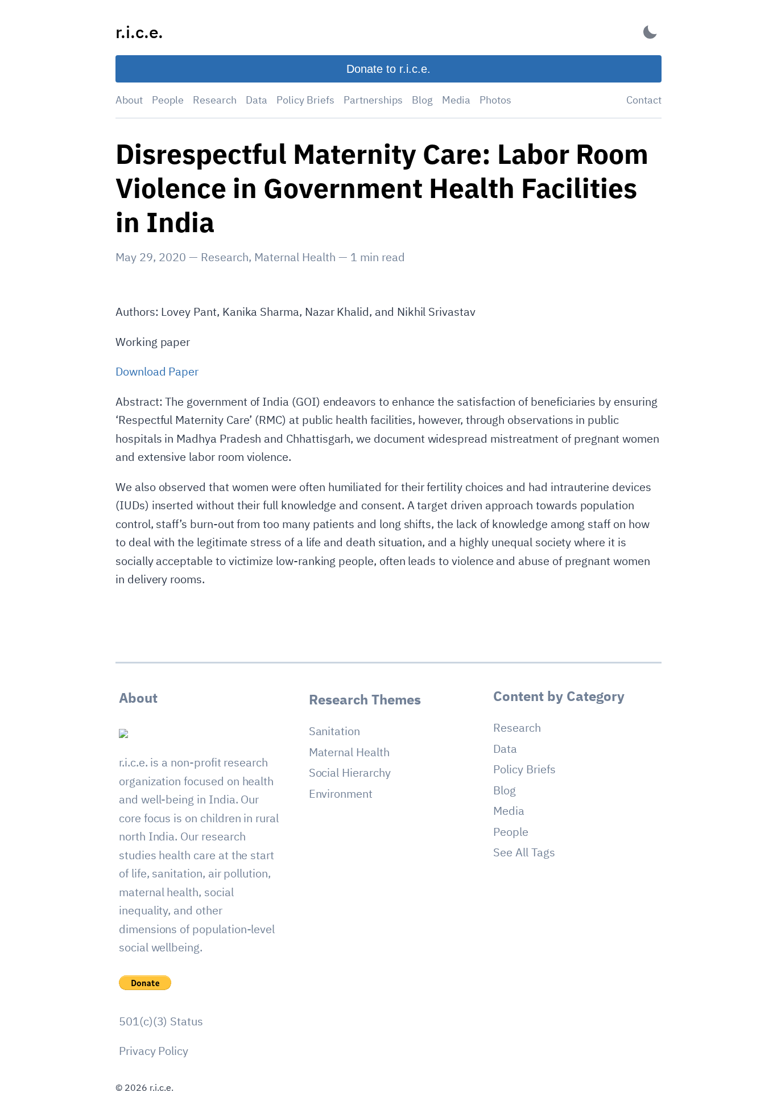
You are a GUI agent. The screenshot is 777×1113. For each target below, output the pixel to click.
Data (256, 99)
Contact (644, 99)
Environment (341, 793)
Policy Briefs (305, 99)
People (168, 99)
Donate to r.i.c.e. (388, 69)
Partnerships (373, 99)
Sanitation (334, 731)
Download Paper (157, 371)
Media (456, 99)
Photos (495, 99)
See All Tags (524, 852)
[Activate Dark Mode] (650, 32)
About (129, 99)
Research (215, 99)
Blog (422, 99)
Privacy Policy (153, 1050)
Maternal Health (295, 257)
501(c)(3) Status (161, 1021)
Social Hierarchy (350, 772)
